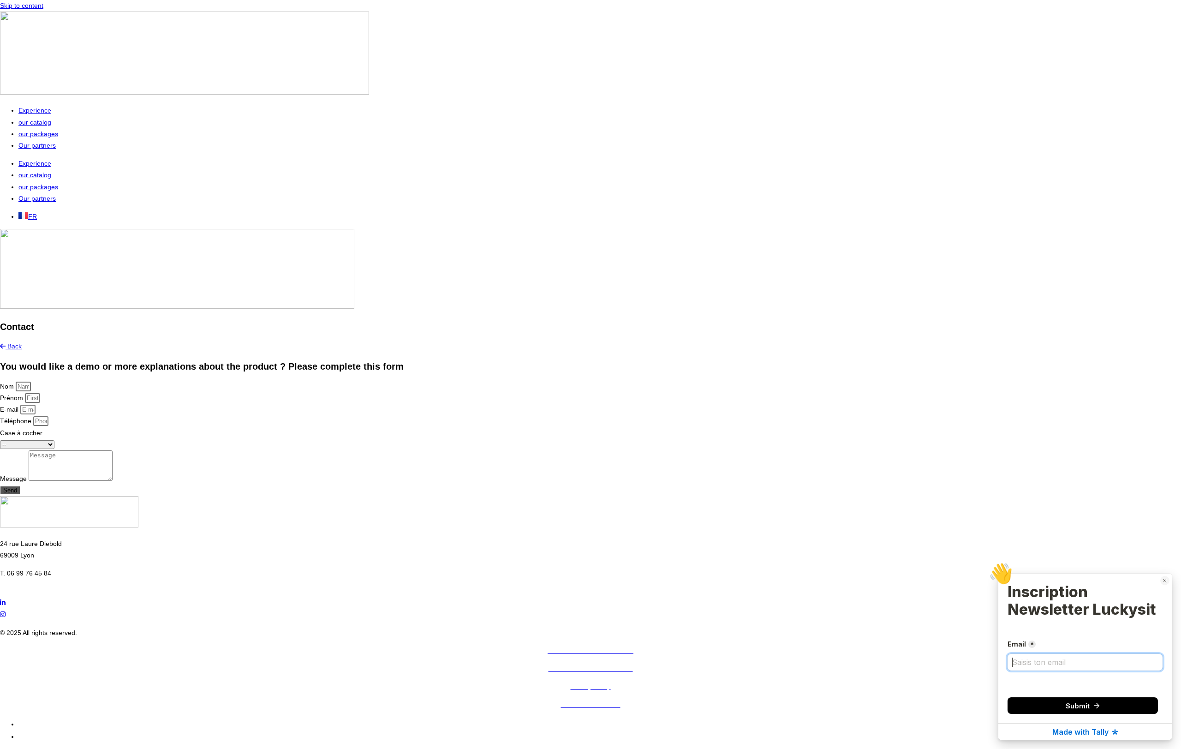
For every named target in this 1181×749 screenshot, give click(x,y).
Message (14, 478)
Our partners (37, 145)
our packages (38, 134)
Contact (30, 736)
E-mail (10, 409)
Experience (34, 110)
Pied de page (38, 724)
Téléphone (16, 421)
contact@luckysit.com (31, 584)
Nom (8, 386)
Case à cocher (21, 433)
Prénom (12, 397)
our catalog (34, 122)
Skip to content (21, 5)
